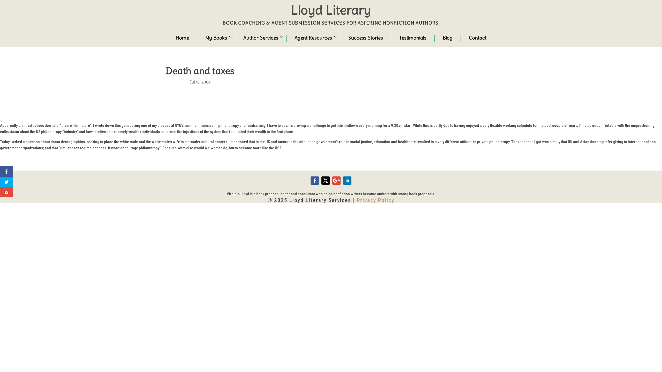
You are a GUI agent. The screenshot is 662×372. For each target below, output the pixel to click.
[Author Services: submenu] (276, 37)
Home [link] (182, 38)
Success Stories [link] (365, 38)
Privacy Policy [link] (375, 200)
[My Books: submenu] (225, 37)
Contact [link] (477, 38)
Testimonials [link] (412, 38)
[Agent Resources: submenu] (330, 37)
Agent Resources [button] (313, 38)
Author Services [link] (260, 38)
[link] (315, 180)
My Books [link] (216, 38)
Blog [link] (448, 38)
